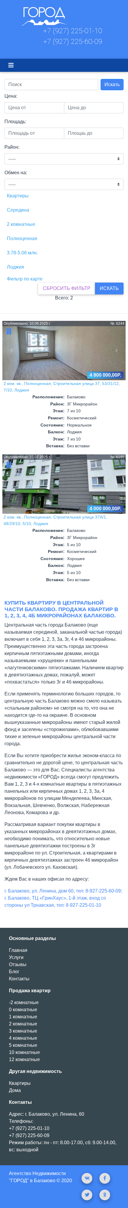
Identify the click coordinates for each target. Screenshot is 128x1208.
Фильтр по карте (25, 278)
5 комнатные (23, 1045)
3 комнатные (23, 1030)
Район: (11, 147)
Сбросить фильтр (66, 288)
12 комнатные (24, 1059)
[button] (11, 350)
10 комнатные (24, 1052)
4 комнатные (23, 1038)
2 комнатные (21, 224)
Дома (15, 1090)
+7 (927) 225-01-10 (72, 31)
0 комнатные (23, 1009)
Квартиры (18, 195)
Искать (112, 84)
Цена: (10, 96)
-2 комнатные (24, 1002)
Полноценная (22, 238)
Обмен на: (15, 172)
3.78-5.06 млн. (22, 252)
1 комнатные (23, 1016)
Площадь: (15, 121)
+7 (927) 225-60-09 (72, 41)
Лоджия (15, 266)
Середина (18, 210)
